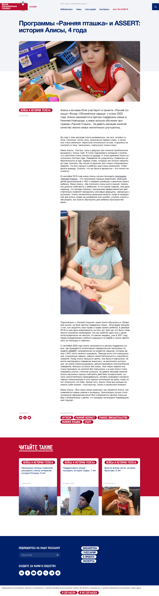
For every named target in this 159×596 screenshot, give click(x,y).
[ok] (25, 417)
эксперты (104, 9)
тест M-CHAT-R (120, 9)
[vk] (21, 417)
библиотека (66, 9)
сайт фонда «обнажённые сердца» (73, 3)
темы (78, 9)
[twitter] (30, 417)
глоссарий (90, 9)
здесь (138, 588)
